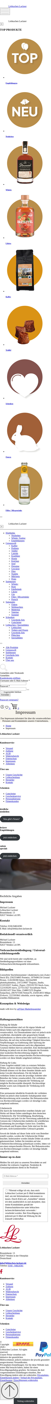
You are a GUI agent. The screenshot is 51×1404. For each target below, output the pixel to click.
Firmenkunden (12, 801)
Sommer (15, 615)
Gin (13, 594)
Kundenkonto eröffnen (10, 678)
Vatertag (15, 612)
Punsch (14, 599)
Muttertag (15, 609)
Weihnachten (17, 607)
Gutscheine (16, 622)
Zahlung (9, 751)
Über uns (10, 660)
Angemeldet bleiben (12, 692)
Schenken (10, 617)
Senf (13, 563)
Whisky (14, 584)
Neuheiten (16, 535)
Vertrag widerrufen (25, 1401)
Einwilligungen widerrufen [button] (26, 1380)
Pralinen (15, 548)
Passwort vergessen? (9, 700)
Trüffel (14, 551)
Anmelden (5, 695)
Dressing (15, 566)
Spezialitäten (17, 638)
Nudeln (14, 574)
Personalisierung (13, 799)
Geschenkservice (13, 796)
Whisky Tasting (18, 538)
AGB (8, 753)
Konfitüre (15, 556)
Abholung (10, 763)
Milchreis (15, 576)
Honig (14, 558)
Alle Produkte (12, 647)
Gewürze (15, 569)
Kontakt (9, 657)
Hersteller (10, 780)
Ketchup (15, 561)
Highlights (10, 533)
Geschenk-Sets (18, 620)
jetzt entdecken (10, 837)
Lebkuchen (16, 627)
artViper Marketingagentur (29, 1009)
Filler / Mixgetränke (20, 597)
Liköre (14, 592)
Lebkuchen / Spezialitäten (17, 625)
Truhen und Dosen (19, 630)
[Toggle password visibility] (28, 689)
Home (8, 726)
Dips (13, 571)
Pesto (13, 579)
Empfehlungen (18, 540)
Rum (13, 586)
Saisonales (10, 602)
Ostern (14, 604)
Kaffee (14, 546)
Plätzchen (15, 635)
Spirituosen (11, 581)
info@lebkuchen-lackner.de (13, 1263)
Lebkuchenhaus (13, 777)
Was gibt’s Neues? (11, 819)
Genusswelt (11, 543)
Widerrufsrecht (12, 756)
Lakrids (14, 553)
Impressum (10, 761)
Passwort (5, 686)
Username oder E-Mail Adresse (15, 680)
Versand (9, 748)
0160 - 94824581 (15, 1265)
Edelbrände (16, 589)
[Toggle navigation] (1, 643)
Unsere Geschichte (14, 775)
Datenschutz (11, 758)
